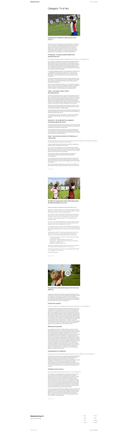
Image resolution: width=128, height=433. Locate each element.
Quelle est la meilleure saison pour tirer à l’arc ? (62, 38)
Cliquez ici (53, 250)
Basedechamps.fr (35, 2)
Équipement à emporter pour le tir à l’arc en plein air (63, 288)
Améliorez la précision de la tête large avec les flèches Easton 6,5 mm (63, 202)
